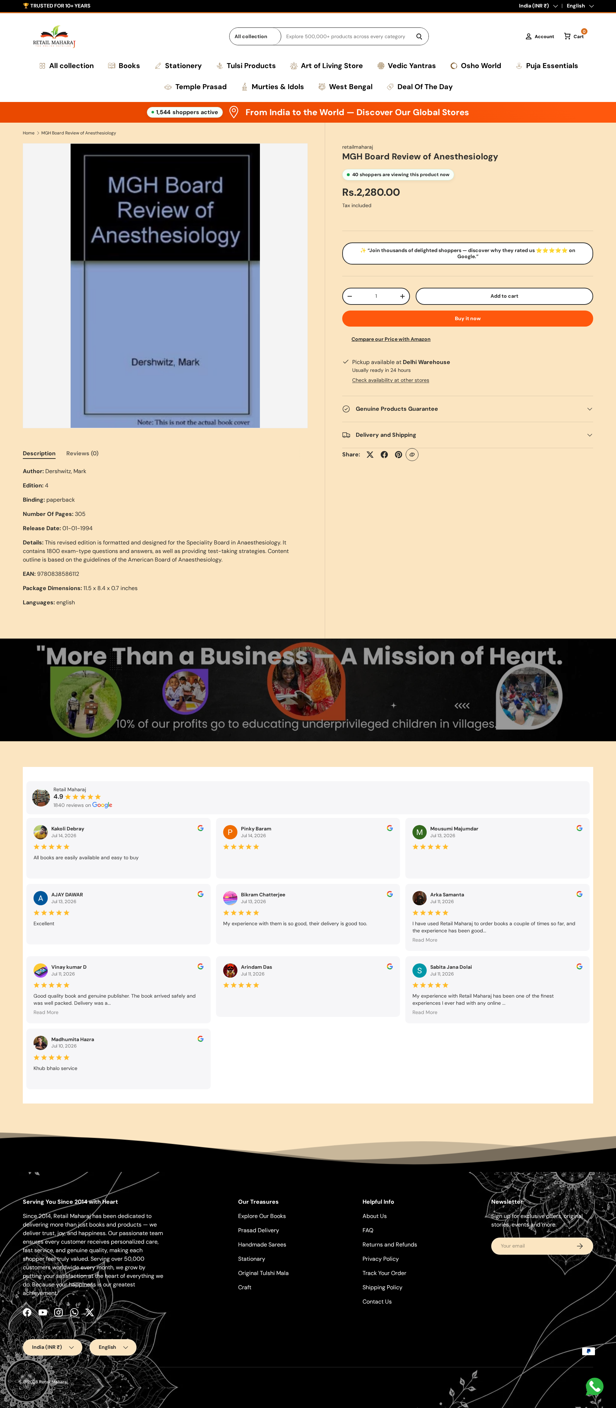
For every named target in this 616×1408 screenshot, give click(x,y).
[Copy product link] (412, 454)
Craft (244, 1287)
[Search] (419, 36)
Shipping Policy (382, 1287)
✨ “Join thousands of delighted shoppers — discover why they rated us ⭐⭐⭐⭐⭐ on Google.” (467, 253)
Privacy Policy (381, 1259)
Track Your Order (384, 1273)
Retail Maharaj (53, 1382)
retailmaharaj (357, 147)
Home (29, 133)
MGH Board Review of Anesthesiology (78, 133)
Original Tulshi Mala (263, 1273)
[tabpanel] (165, 537)
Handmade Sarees (262, 1244)
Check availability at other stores (390, 380)
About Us (375, 1216)
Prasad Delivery (258, 1230)
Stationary (251, 1259)
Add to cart (504, 296)
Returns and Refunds (390, 1244)
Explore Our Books (262, 1216)
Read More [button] (424, 940)
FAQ (368, 1230)
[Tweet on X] (370, 454)
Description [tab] (39, 453)
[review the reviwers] (200, 829)
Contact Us (377, 1301)
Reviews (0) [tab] (82, 453)
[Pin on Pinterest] (398, 454)
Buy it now (468, 318)
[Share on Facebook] (384, 454)
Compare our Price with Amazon (391, 339)
